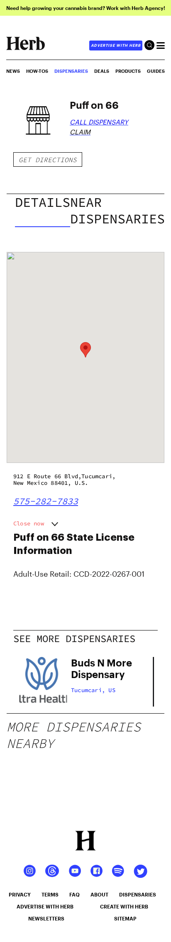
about (99, 894)
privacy (20, 894)
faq (74, 894)
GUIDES (156, 71)
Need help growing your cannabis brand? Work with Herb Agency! (85, 8)
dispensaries (137, 894)
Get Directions (48, 160)
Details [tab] (42, 202)
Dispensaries (71, 71)
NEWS (13, 71)
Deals (101, 71)
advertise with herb (116, 45)
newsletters (46, 918)
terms (50, 894)
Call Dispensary (99, 122)
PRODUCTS (128, 71)
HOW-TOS (37, 71)
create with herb (124, 906)
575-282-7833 (45, 501)
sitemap (125, 918)
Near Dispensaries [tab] (117, 210)
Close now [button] (28, 523)
